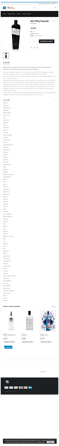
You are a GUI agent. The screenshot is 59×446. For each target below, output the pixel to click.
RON (4, 241)
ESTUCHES (5, 162)
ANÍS (4, 117)
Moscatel (5, 196)
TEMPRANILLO (7, 261)
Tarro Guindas (6, 258)
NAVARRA (5, 201)
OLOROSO (5, 204)
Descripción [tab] (6, 62)
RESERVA (5, 231)
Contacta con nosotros (11, 361)
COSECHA (5, 154)
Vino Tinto (5, 283)
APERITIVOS (6, 120)
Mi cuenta (8, 364)
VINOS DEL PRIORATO (8, 290)
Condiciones (8, 358)
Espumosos (6, 159)
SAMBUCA (5, 251)
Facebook (31, 47)
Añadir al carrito (47, 41)
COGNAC (5, 152)
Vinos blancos (6, 288)
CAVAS (4, 142)
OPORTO (5, 206)
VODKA (5, 295)
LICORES (5, 187)
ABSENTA (5, 103)
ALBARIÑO (5, 110)
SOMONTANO (6, 256)
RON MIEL (5, 243)
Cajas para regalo (7, 135)
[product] (11, 321)
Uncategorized (6, 266)
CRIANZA (5, 157)
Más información (41, 442)
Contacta (8, 347)
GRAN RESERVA (7, 177)
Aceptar (50, 442)
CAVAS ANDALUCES (8, 145)
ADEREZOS (6, 105)
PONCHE (5, 226)
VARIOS (5, 268)
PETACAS (5, 221)
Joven (4, 184)
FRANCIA (5, 169)
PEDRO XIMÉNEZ (7, 216)
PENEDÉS (5, 219)
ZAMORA (5, 300)
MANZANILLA (6, 192)
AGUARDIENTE (7, 107)
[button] (52, 306)
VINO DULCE (6, 278)
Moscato (5, 199)
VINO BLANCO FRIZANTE (9, 276)
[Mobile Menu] (4, 7)
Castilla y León (6, 140)
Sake (4, 248)
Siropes (5, 253)
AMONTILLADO (7, 112)
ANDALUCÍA (6, 115)
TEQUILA (5, 263)
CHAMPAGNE (6, 149)
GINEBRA (37, 33)
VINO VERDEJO (7, 285)
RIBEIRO (5, 234)
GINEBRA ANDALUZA (8, 174)
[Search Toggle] (34, 8)
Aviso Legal (8, 355)
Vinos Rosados (6, 293)
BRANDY (5, 130)
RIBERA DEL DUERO (8, 236)
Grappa (5, 179)
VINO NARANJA (7, 281)
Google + (37, 47)
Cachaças (5, 132)
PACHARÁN (6, 211)
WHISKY (5, 298)
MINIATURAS (6, 194)
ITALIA (4, 182)
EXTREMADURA (7, 164)
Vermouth (5, 271)
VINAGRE (5, 273)
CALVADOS (6, 137)
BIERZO (5, 125)
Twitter (34, 47)
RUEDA (5, 246)
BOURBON (6, 127)
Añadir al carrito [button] (10, 342)
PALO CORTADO (7, 214)
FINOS (4, 167)
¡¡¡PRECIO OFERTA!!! (38, 35)
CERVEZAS (5, 147)
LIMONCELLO (6, 189)
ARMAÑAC (5, 122)
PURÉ (4, 229)
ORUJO (4, 209)
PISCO (4, 224)
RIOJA (4, 238)
